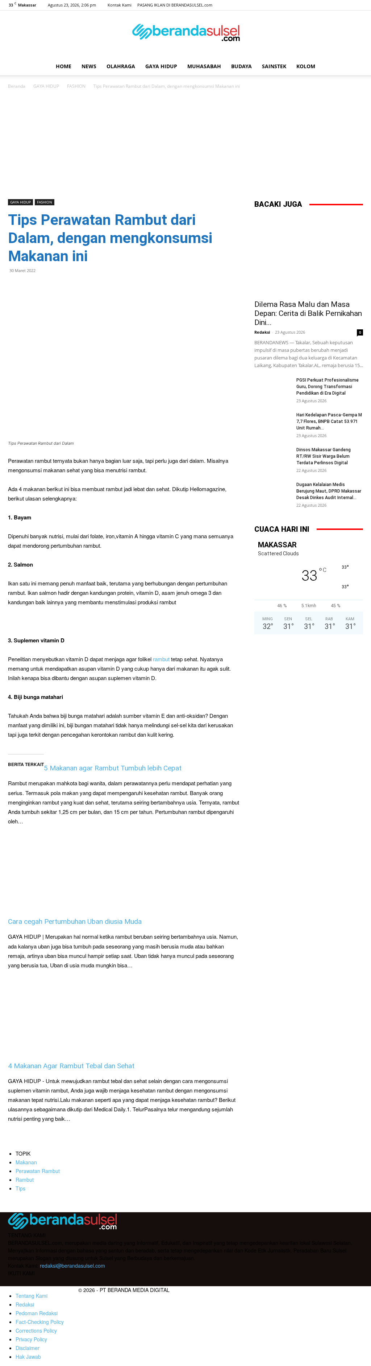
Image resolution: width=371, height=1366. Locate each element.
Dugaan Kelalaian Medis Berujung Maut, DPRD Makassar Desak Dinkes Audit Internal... (328, 491)
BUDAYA (241, 66)
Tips (20, 1188)
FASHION (76, 86)
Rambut (25, 1179)
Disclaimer (27, 1347)
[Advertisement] (185, 145)
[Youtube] (357, 5)
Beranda (16, 86)
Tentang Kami (31, 1295)
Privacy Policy (31, 1339)
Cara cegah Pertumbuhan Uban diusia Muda (75, 921)
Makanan (26, 1162)
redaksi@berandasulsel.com (72, 1265)
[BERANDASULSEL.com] (185, 35)
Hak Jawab (28, 1356)
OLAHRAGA (121, 66)
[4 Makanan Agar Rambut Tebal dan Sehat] (124, 1015)
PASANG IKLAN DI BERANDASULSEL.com (174, 5)
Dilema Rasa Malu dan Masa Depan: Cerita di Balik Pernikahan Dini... (308, 313)
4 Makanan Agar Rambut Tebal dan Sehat (71, 1066)
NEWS (89, 66)
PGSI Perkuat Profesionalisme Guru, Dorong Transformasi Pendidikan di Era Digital (327, 387)
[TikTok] (345, 5)
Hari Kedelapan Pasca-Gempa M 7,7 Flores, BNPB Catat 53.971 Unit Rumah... (329, 421)
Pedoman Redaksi (37, 1313)
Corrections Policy (36, 1330)
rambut (162, 659)
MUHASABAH (204, 66)
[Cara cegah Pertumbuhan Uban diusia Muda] (124, 871)
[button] (354, 66)
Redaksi (262, 332)
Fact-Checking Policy (40, 1321)
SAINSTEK (274, 66)
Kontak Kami (120, 5)
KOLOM (305, 66)
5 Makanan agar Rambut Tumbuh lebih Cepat (113, 768)
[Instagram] (333, 5)
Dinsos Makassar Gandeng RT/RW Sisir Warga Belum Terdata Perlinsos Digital (323, 456)
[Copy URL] (82, 287)
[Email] (48, 287)
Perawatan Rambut (38, 1170)
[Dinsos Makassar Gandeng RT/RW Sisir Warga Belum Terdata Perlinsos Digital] (272, 459)
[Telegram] (65, 287)
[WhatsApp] (32, 287)
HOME (63, 66)
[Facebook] (321, 5)
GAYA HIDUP (161, 66)
